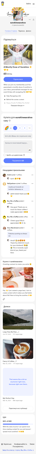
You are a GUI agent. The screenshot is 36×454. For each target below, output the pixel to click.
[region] (18, 73)
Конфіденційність (20, 444)
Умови (32, 444)
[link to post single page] (18, 322)
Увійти (28, 4)
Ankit (9, 175)
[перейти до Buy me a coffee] (2, 4)
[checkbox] (13, 155)
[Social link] (4, 299)
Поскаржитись (18, 447)
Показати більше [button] (17, 105)
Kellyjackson (11, 183)
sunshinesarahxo (18, 22)
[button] (33, 4)
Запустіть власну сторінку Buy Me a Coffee (17, 450)
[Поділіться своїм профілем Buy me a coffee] (33, 19)
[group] (18, 76)
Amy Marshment (13, 228)
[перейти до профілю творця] (18, 16)
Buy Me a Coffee (13, 201)
